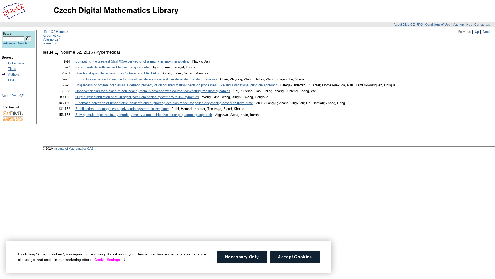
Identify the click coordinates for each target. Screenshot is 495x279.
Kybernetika (51, 35)
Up (477, 32)
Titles (12, 69)
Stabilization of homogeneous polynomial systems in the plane (122, 109)
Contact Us (482, 24)
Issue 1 (48, 43)
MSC (11, 80)
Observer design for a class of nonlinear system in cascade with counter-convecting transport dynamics (152, 91)
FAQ (420, 24)
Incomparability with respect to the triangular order (112, 67)
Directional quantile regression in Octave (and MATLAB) (117, 73)
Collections (16, 63)
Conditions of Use (437, 24)
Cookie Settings (107, 260)
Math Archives (462, 24)
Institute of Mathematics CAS (74, 148)
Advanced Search (15, 43)
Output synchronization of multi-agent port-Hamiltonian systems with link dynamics (137, 97)
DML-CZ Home (54, 32)
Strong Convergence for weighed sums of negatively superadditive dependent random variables (146, 79)
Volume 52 (50, 39)
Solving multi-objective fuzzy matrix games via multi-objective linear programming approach (143, 115)
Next (486, 32)
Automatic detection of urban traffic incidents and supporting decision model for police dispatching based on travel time (164, 103)
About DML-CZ (404, 24)
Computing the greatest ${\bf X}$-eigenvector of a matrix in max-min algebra (132, 61)
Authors (14, 74)
